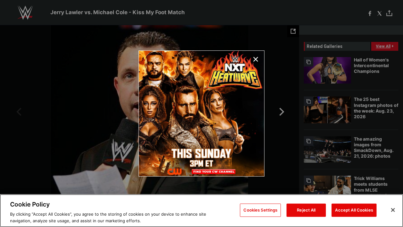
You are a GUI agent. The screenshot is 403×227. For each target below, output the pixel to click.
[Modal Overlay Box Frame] (201, 113)
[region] (201, 210)
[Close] (393, 210)
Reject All (306, 209)
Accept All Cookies (354, 209)
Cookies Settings (260, 209)
